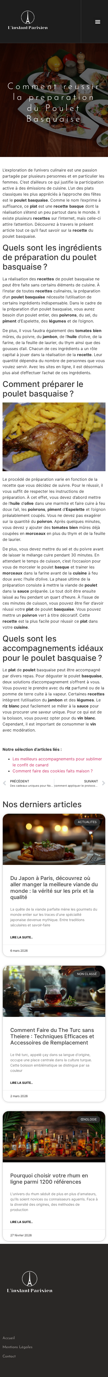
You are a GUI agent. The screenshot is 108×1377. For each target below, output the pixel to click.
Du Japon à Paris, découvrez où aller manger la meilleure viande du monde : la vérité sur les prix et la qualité (54, 887)
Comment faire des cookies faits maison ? (53, 770)
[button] (97, 21)
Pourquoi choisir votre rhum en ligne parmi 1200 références (49, 1178)
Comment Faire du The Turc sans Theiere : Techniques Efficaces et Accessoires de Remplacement (52, 1036)
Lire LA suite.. (21, 937)
